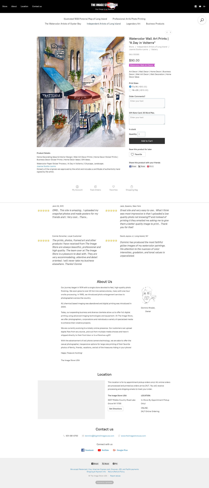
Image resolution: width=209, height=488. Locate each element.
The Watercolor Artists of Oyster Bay (63, 23)
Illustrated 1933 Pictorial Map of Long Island (85, 19)
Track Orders (95, 190)
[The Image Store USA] (104, 6)
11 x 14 (139, 87)
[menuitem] (167, 32)
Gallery (154, 49)
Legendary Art (133, 23)
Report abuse (115, 476)
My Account (77, 190)
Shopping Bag (132, 190)
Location (24, 6)
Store (4, 6)
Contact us (37, 6)
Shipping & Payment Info (96, 472)
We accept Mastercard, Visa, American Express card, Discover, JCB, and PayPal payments (104, 469)
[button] (137, 154)
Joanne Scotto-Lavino (138, 49)
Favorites (114, 190)
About (14, 6)
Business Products (155, 23)
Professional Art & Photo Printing (129, 19)
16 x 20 (140, 90)
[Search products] (202, 20)
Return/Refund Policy (116, 472)
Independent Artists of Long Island (104, 23)
